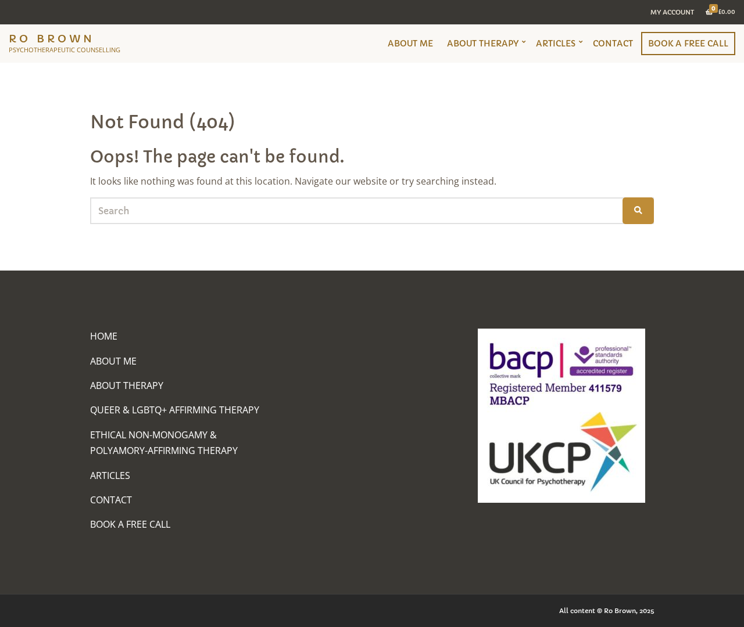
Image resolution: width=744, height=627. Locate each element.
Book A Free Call (688, 43)
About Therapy (482, 43)
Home (103, 336)
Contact (613, 43)
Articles (555, 43)
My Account (672, 12)
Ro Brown (52, 38)
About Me (410, 43)
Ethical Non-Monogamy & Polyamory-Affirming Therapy (164, 442)
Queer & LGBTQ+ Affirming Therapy (174, 409)
